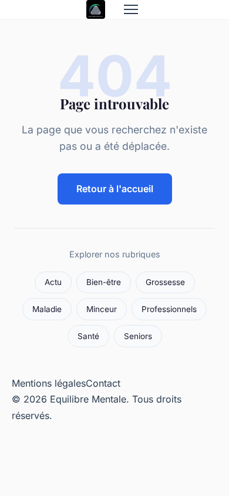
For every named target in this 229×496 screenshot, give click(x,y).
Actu (53, 282)
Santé (88, 336)
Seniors (138, 336)
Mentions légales (49, 383)
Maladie (47, 309)
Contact (103, 383)
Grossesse (165, 282)
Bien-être (103, 282)
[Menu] (131, 9)
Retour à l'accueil (114, 189)
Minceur (101, 309)
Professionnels (169, 309)
